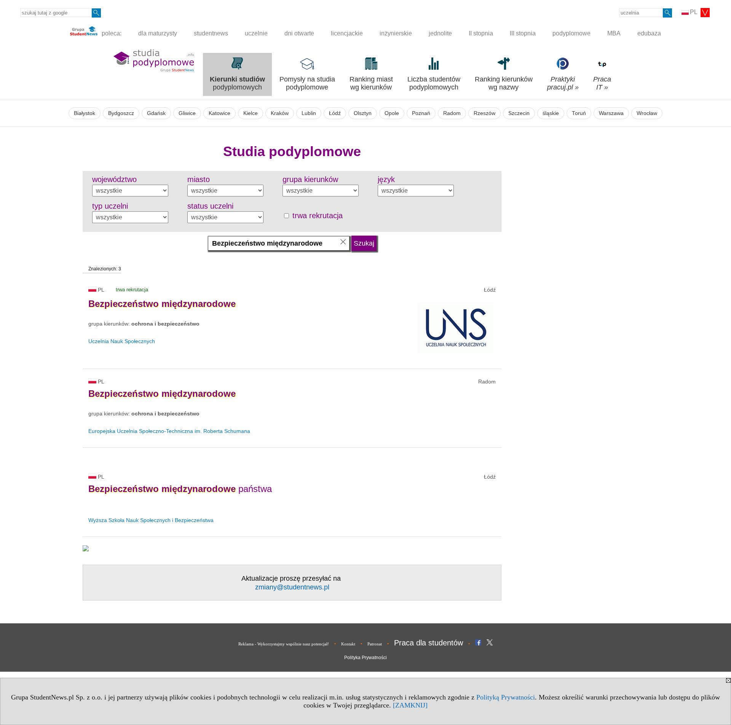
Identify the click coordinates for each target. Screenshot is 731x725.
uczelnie (256, 33)
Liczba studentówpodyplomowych (433, 83)
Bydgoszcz (121, 113)
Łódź (335, 113)
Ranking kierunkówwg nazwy (504, 83)
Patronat (374, 644)
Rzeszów (484, 113)
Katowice (219, 113)
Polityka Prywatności (365, 657)
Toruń (579, 113)
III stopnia (523, 33)
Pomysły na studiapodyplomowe (307, 83)
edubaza (649, 33)
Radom (452, 113)
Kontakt (348, 644)
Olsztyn (363, 113)
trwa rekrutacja (316, 215)
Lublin (309, 113)
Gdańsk (156, 113)
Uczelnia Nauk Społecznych (121, 341)
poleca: (110, 33)
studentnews (211, 33)
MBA (614, 33)
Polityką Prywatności (505, 697)
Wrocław (647, 113)
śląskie (551, 113)
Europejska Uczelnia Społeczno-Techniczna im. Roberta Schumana (169, 431)
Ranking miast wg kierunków (371, 83)
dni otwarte (299, 33)
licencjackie (347, 33)
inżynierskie (396, 33)
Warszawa (611, 113)
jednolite (440, 33)
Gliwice (187, 113)
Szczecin (519, 113)
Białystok (84, 113)
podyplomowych (237, 83)
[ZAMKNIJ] (410, 705)
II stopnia (481, 33)
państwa (180, 489)
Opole (392, 113)
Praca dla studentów (428, 643)
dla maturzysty (157, 33)
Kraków (280, 113)
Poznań (421, 113)
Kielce (250, 113)
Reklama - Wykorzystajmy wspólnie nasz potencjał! (283, 644)
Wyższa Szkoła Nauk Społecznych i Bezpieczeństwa (151, 520)
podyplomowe (571, 33)
